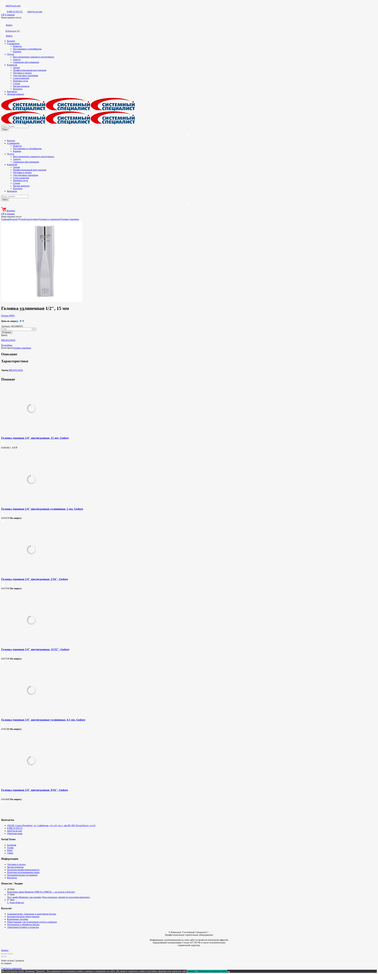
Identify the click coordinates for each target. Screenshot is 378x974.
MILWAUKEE (8, 340)
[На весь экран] (5, 953)
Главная (5, 219)
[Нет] (229, 971)
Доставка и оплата (22, 73)
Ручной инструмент (28, 219)
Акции (16, 67)
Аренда (17, 59)
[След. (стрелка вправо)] (5, 956)
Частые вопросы (21, 86)
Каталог (11, 41)
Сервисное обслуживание (26, 62)
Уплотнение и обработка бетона (23, 924)
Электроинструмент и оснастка (23, 927)
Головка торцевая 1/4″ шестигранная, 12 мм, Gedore (35, 437)
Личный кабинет (15, 94)
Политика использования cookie (23, 872)
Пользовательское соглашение (22, 875)
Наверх (5, 950)
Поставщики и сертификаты (27, 49)
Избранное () (12, 31)
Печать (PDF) (8, 315)
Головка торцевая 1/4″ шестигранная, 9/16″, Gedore (34, 790)
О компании (13, 43)
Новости (17, 46)
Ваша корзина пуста (11, 17)
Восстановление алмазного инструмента (33, 57)
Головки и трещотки (49, 219)
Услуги (10, 54)
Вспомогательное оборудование (23, 916)
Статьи (16, 83)
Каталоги (17, 89)
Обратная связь (14, 833)
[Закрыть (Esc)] (11, 953)
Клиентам (12, 65)
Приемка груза (20, 81)
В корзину (6, 332)
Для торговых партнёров (25, 75)
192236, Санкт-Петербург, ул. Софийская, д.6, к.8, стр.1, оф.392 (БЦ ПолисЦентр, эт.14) (51, 825)
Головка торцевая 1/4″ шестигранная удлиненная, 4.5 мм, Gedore (43, 719)
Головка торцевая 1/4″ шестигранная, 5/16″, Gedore (34, 579)
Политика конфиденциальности (23, 869)
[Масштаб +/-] (2, 953)
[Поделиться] (8, 953)
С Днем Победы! (15, 902)
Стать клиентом (21, 78)
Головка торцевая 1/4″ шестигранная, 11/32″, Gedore (35, 649)
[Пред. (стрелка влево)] (2, 956)
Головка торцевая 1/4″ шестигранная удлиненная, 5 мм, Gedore (42, 508)
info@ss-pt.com (13, 5)
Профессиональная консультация (29, 70)
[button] (2, 444)
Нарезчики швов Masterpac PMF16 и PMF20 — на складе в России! (41, 892)
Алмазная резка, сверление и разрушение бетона (31, 914)
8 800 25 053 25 (14, 828)
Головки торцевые (69, 219)
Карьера (17, 51)
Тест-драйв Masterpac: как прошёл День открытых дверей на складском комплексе (48, 897)
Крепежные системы (17, 919)
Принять (191, 971)
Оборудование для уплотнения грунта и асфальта (32, 922)
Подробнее (6, 345)
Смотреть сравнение (11, 968)
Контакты (12, 91)
